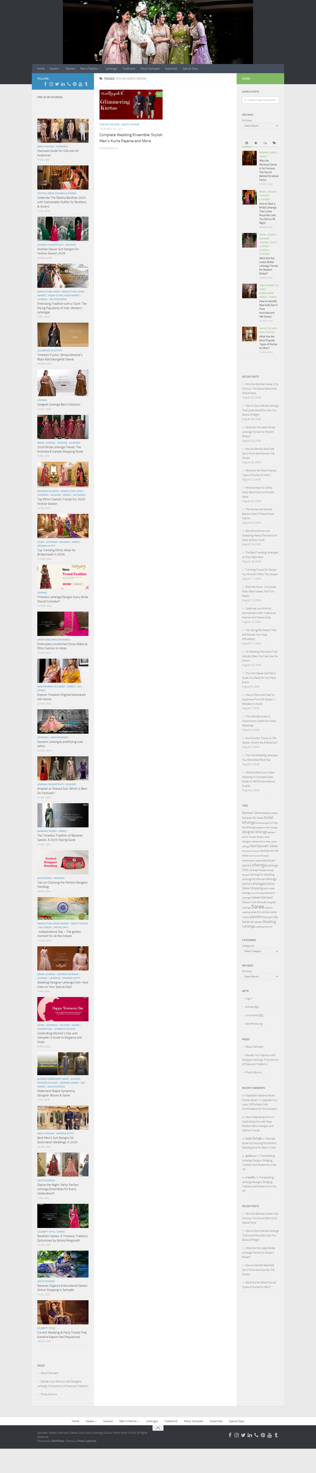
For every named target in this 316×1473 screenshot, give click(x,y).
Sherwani (62, 146)
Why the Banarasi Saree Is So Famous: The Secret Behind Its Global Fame (260, 388)
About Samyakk (150, 68)
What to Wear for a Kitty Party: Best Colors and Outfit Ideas (258, 492)
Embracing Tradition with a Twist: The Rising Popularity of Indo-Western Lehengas (62, 308)
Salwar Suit (249, 902)
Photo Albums (49, 1394)
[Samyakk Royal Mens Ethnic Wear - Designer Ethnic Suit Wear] (51, 84)
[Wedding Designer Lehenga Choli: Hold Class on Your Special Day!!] (63, 958)
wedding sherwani (264, 926)
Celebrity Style (46, 1231)
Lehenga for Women (254, 879)
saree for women (260, 912)
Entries (252, 1007)
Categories (248, 945)
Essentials (171, 68)
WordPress (58, 1441)
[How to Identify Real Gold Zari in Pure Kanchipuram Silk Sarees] (249, 291)
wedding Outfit (46, 545)
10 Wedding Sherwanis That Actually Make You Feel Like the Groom (260, 656)
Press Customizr (87, 1441)
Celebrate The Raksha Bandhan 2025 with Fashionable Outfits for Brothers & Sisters (61, 202)
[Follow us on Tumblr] (86, 84)
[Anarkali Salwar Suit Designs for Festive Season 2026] (63, 229)
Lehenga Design (257, 870)
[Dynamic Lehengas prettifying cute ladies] (63, 721)
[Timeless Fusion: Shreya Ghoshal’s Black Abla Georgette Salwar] (63, 335)
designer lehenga (254, 832)
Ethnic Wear (265, 841)
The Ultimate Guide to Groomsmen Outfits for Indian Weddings (259, 721)
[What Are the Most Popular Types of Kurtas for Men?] (249, 334)
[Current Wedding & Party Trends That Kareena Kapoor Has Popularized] (63, 1312)
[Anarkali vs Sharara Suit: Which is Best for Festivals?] (63, 768)
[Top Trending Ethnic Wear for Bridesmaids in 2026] (63, 526)
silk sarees (256, 922)
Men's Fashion (130, 124)
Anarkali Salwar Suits (50, 244)
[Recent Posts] (246, 143)
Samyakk (262, 902)
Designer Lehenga (67, 974)
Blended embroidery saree (53, 1079)
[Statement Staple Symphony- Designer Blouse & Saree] (63, 1063)
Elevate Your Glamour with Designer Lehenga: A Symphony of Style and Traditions (63, 1384)
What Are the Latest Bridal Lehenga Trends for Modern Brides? (268, 266)
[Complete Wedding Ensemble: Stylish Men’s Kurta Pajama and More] (131, 105)
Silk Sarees (79, 495)
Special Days (190, 68)
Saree (257, 906)
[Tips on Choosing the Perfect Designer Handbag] (63, 862)
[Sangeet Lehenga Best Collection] (63, 382)
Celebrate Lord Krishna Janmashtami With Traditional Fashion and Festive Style (258, 613)
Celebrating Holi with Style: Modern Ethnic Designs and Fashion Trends (257, 1126)
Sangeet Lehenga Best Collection (58, 404)
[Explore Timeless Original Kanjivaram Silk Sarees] (63, 671)
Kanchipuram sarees (250, 851)
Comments (254, 1015)
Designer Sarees (69, 1082)
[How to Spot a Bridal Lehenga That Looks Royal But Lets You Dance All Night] (249, 197)
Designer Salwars (48, 491)
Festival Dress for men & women (56, 193)
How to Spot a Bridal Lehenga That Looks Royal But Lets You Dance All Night (260, 410)
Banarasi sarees (270, 813)
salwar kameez (262, 897)
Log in (248, 998)
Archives (247, 120)
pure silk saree (257, 893)
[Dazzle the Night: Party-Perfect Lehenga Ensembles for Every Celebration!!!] (63, 1165)
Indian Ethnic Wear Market (64, 295)
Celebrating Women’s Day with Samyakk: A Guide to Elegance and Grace (59, 1037)
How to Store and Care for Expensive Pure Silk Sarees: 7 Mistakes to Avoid (258, 699)
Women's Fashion (65, 1029)
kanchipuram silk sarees (259, 856)
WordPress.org (254, 1023)
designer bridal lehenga (266, 827)
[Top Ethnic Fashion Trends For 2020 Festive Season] (63, 474)
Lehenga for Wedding (262, 874)
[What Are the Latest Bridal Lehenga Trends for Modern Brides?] (249, 240)
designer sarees (250, 841)
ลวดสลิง (250, 1177)
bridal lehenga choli (264, 823)
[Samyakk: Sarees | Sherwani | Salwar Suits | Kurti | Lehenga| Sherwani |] (57, 84)
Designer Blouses (47, 1082)
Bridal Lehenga (46, 442)
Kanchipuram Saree (264, 846)
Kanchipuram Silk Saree (51, 686)
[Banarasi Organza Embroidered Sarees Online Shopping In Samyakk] (63, 1264)
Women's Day (45, 1029)
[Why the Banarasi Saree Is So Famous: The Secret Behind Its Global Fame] (249, 158)
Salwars (70, 68)
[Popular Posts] (255, 143)
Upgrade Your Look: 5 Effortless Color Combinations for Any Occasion (260, 1104)
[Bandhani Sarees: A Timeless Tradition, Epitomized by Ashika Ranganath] (63, 1216)
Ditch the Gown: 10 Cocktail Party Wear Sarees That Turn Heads (259, 591)
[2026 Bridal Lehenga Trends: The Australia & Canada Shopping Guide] (63, 427)
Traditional (129, 68)
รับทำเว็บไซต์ (253, 1138)
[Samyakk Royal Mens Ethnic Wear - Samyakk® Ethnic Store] (45, 84)
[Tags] (274, 143)
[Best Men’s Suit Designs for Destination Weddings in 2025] (63, 1118)
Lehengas (111, 68)
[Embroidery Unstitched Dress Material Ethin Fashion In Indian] (63, 624)
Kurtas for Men (109, 124)
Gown (40, 542)
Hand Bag (59, 878)
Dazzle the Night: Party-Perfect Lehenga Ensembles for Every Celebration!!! (58, 1189)
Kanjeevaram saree (251, 860)
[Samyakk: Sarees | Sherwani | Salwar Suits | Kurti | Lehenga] (74, 84)
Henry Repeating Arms (258, 1117)
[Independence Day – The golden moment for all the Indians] (63, 908)
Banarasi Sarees (47, 831)
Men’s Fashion (89, 68)
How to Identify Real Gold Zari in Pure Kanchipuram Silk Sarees (258, 453)
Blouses (75, 1079)
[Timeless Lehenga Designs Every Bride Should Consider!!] (63, 577)
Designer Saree (263, 837)
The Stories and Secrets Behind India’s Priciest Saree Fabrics (258, 514)
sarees (256, 916)
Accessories (44, 878)
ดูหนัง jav (250, 1156)
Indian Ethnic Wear (48, 291)
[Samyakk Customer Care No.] (69, 84)
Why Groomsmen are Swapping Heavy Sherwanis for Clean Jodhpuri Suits (259, 535)
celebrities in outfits (49, 350)
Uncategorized (58, 299)
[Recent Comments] (265, 143)
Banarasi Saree (252, 813)
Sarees (54, 68)
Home (40, 68)
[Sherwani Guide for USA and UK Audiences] (63, 131)
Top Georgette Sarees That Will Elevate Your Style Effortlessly (259, 634)
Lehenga (42, 299)
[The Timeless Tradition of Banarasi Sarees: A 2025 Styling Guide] (63, 815)
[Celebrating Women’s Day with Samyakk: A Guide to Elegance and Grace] (63, 1009)
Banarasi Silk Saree (252, 817)
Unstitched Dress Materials (53, 639)
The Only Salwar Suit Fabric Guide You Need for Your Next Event (259, 678)
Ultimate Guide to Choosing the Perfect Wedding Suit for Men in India (259, 1143)
